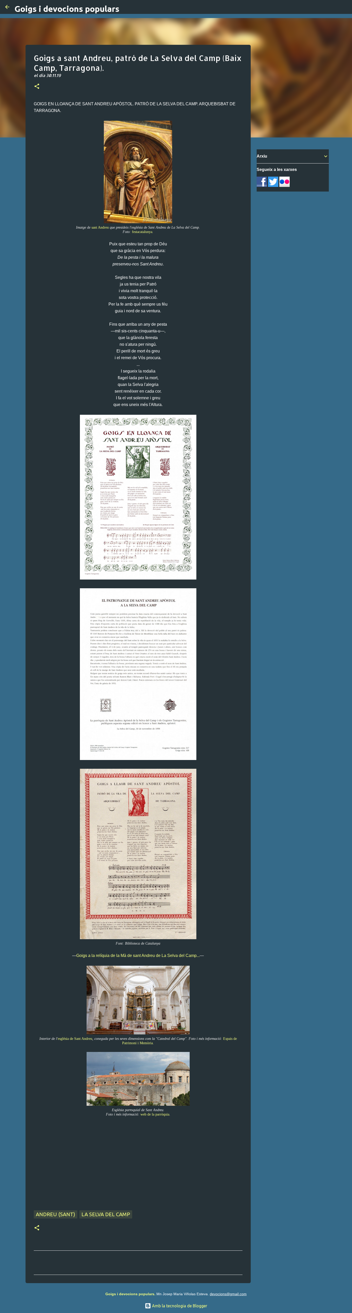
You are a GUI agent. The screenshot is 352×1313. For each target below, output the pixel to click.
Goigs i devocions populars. (130, 1294)
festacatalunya (142, 232)
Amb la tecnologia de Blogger (179, 1305)
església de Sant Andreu (75, 1038)
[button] (37, 86)
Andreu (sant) (55, 1214)
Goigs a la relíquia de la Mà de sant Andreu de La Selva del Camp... (138, 955)
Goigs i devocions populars (66, 8)
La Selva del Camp (105, 1214)
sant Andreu (100, 227)
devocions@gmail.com (228, 1294)
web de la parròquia (154, 1114)
